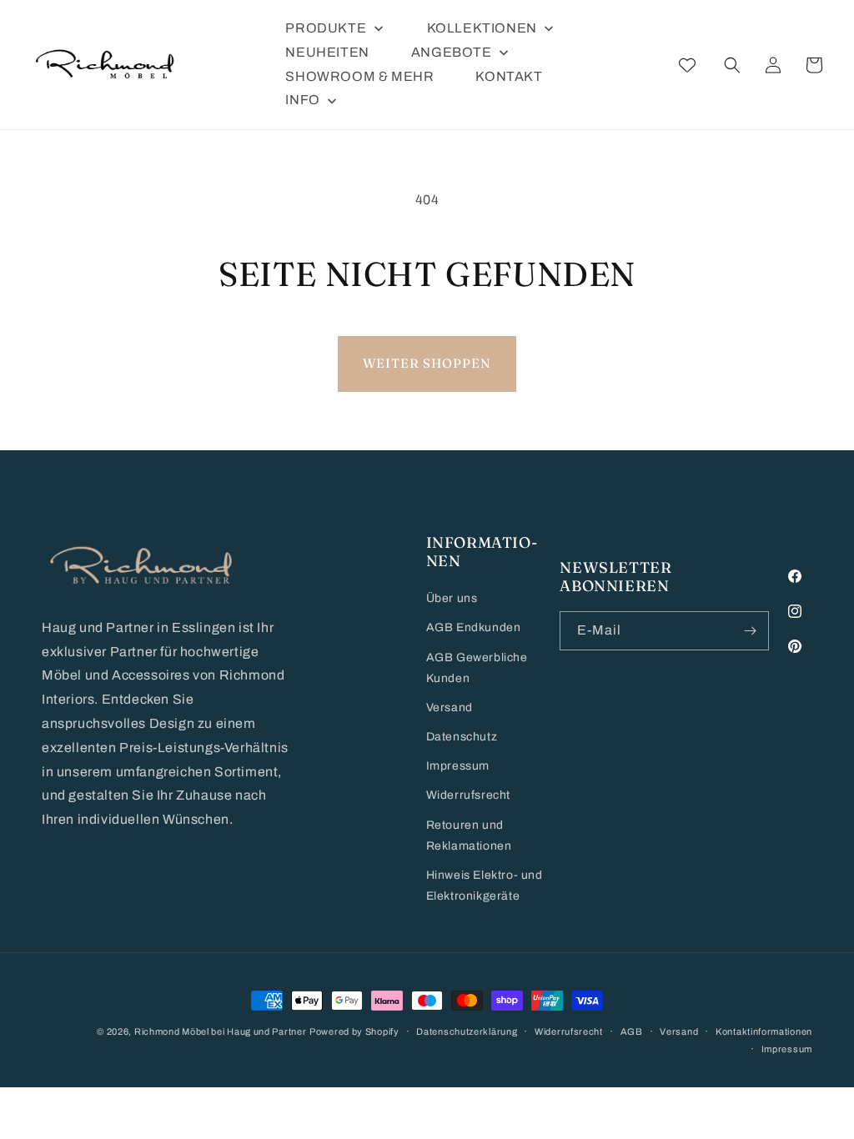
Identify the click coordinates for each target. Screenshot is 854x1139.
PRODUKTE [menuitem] (325, 28)
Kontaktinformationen (764, 1031)
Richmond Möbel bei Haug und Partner (220, 1031)
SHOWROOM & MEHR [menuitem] (359, 76)
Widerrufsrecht (468, 795)
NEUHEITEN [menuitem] (327, 52)
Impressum (458, 766)
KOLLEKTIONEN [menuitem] (482, 28)
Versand (449, 707)
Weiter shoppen (427, 363)
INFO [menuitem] (302, 100)
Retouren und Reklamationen (469, 835)
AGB (631, 1031)
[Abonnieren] (749, 630)
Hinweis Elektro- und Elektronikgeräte (484, 885)
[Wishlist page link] (687, 65)
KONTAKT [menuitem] (508, 76)
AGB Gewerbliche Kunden (477, 668)
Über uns (452, 598)
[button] (732, 65)
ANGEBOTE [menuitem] (451, 52)
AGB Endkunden (473, 627)
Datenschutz (462, 736)
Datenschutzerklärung (466, 1031)
